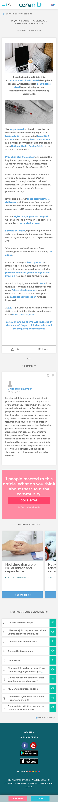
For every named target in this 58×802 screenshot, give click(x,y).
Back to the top (46, 717)
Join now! (29, 500)
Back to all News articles (18, 13)
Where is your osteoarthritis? (23, 641)
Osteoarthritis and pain (20, 651)
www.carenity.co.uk (21, 780)
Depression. (14, 660)
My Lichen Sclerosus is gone (23, 689)
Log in (40, 798)
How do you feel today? (20, 622)
